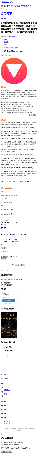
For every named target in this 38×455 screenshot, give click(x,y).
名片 (5, 44)
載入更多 (3, 248)
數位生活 (15, 36)
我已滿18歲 (4, 451)
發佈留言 (3, 258)
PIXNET (8, 429)
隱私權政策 (31, 429)
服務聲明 (19, 430)
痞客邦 (13, 234)
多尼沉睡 (3, 224)
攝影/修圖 (15, 241)
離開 (10, 451)
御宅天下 (6, 13)
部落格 (6, 42)
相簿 (5, 40)
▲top (2, 244)
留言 (17, 234)
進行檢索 (9, 301)
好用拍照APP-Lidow (13, 51)
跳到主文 (3, 18)
